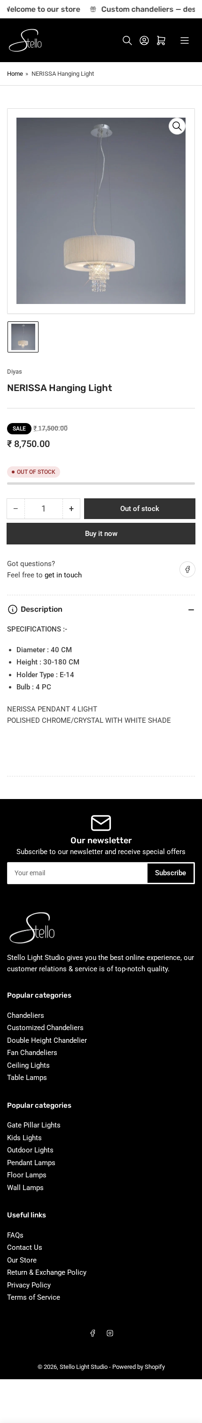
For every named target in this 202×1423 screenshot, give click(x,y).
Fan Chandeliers (32, 1052)
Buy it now (101, 533)
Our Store (22, 1260)
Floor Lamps (27, 1175)
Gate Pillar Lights (34, 1125)
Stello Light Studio (84, 1366)
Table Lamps (27, 1077)
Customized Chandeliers (45, 1027)
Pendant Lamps (31, 1163)
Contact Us (24, 1247)
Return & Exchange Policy (46, 1272)
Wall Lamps (25, 1187)
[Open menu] (184, 40)
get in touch (63, 575)
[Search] (127, 40)
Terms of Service (33, 1297)
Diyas (14, 371)
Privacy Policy (29, 1285)
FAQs (15, 1235)
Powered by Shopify (138, 1366)
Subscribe (170, 873)
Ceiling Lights (28, 1065)
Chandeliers (25, 1015)
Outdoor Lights (30, 1150)
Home (15, 73)
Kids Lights (24, 1138)
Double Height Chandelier (47, 1040)
